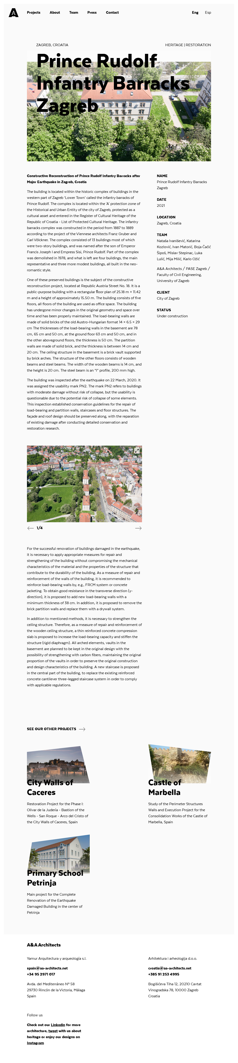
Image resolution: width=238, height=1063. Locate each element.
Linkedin (58, 1025)
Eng (195, 13)
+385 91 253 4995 (163, 974)
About (55, 13)
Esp (208, 13)
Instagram (35, 1043)
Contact (112, 13)
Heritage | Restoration (188, 45)
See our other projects (52, 729)
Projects (33, 13)
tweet (53, 1031)
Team (73, 13)
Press (92, 13)
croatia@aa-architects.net (169, 968)
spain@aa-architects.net (47, 968)
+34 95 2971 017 (41, 974)
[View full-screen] (137, 451)
